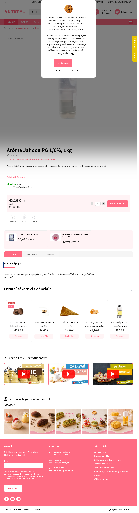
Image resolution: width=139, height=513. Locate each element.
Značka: (15, 38)
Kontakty (98, 475)
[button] (18, 336)
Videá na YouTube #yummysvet (27, 358)
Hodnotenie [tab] (31, 254)
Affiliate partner (101, 479)
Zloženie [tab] (50, 254)
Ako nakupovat (38, 2)
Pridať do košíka (118, 203)
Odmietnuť (76, 71)
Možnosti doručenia (24, 187)
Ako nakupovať (100, 452)
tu (73, 53)
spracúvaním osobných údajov (15, 474)
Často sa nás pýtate (103, 463)
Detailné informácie (16, 177)
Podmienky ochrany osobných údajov (111, 471)
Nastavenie (60, 71)
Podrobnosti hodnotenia (43, 159)
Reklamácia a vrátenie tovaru (119, 2)
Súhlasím (65, 63)
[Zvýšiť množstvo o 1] (103, 203)
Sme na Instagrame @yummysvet (29, 399)
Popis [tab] (13, 254)
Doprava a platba (101, 456)
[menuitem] (11, 22)
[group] (18, 321)
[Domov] (8, 28)
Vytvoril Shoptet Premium (122, 509)
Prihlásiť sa (13, 488)
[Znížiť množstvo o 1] (92, 203)
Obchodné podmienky (104, 467)
